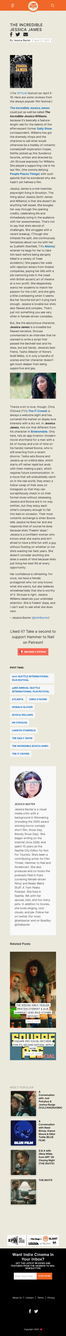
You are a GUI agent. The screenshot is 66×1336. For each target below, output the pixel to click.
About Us (17, 1297)
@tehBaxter (40, 617)
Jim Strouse (19, 723)
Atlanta (49, 246)
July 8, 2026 (33, 1021)
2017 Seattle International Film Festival (30, 678)
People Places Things (24, 173)
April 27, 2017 (42, 40)
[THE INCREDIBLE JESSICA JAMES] (33, 784)
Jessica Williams (22, 715)
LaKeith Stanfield (24, 730)
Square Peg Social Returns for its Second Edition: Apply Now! (33, 1045)
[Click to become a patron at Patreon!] (33, 651)
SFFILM (22, 93)
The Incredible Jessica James (30, 108)
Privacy (51, 1297)
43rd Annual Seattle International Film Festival (30, 690)
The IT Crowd (37, 411)
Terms (40, 1297)
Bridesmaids (39, 431)
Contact (30, 1297)
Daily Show (44, 128)
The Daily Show (22, 738)
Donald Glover (22, 707)
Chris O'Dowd (38, 699)
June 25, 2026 (33, 1053)
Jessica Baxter (22, 40)
